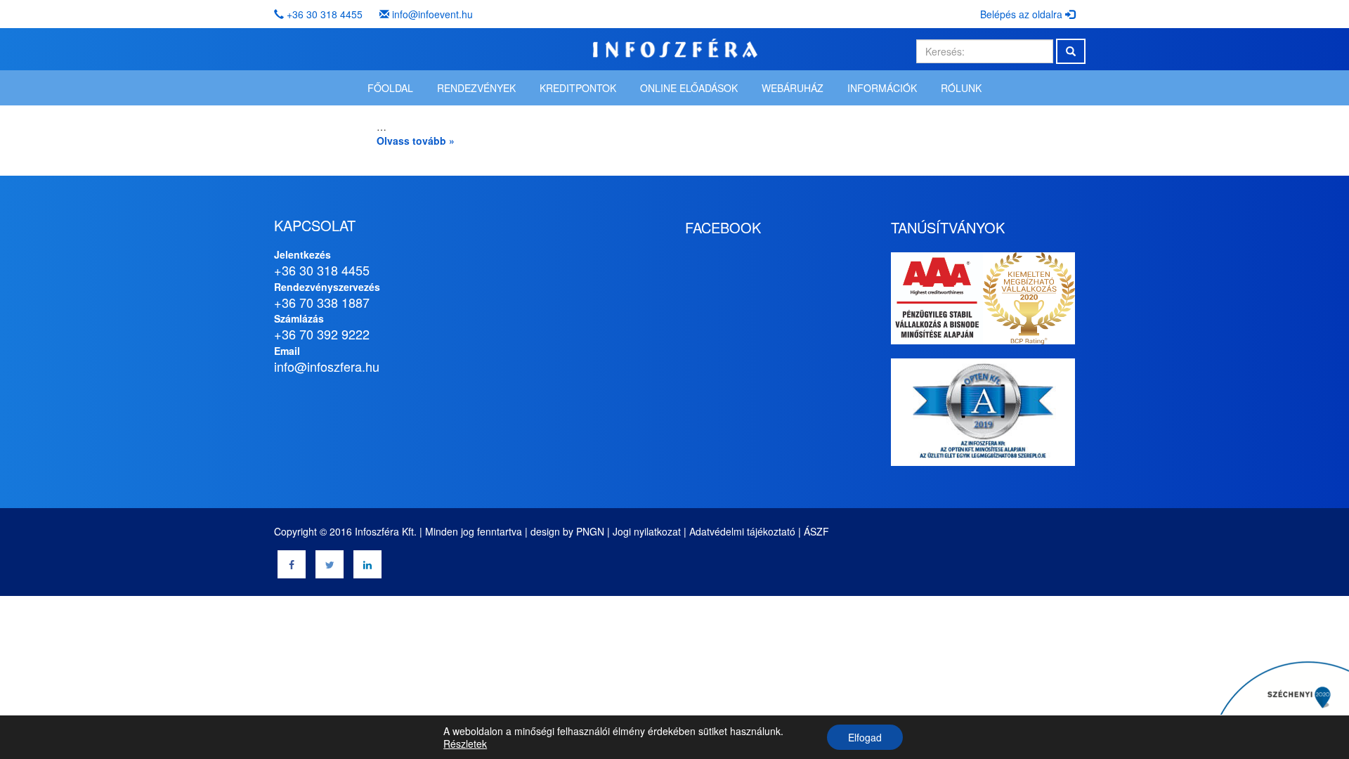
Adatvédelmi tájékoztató (742, 531)
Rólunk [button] (961, 88)
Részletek (465, 743)
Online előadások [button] (689, 88)
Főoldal (390, 88)
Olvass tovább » (416, 141)
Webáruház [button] (792, 88)
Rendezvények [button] (476, 88)
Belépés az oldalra (1022, 14)
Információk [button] (882, 88)
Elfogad (865, 737)
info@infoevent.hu (432, 14)
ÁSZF (816, 531)
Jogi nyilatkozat (647, 531)
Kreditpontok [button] (578, 88)
